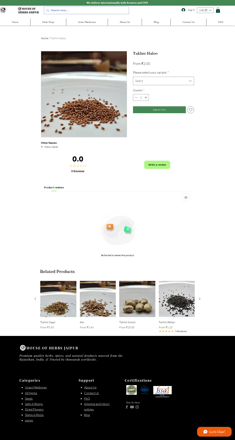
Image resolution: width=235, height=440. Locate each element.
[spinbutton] (141, 97)
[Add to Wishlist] (190, 109)
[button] (205, 10)
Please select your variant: (151, 72)
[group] (117, 307)
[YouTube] (132, 407)
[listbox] (205, 10)
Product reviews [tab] (54, 187)
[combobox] (163, 81)
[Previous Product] (35, 299)
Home (44, 38)
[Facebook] (127, 407)
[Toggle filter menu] (186, 197)
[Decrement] (135, 97)
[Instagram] (137, 407)
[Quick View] (58, 299)
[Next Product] (200, 299)
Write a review (157, 165)
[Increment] (146, 97)
